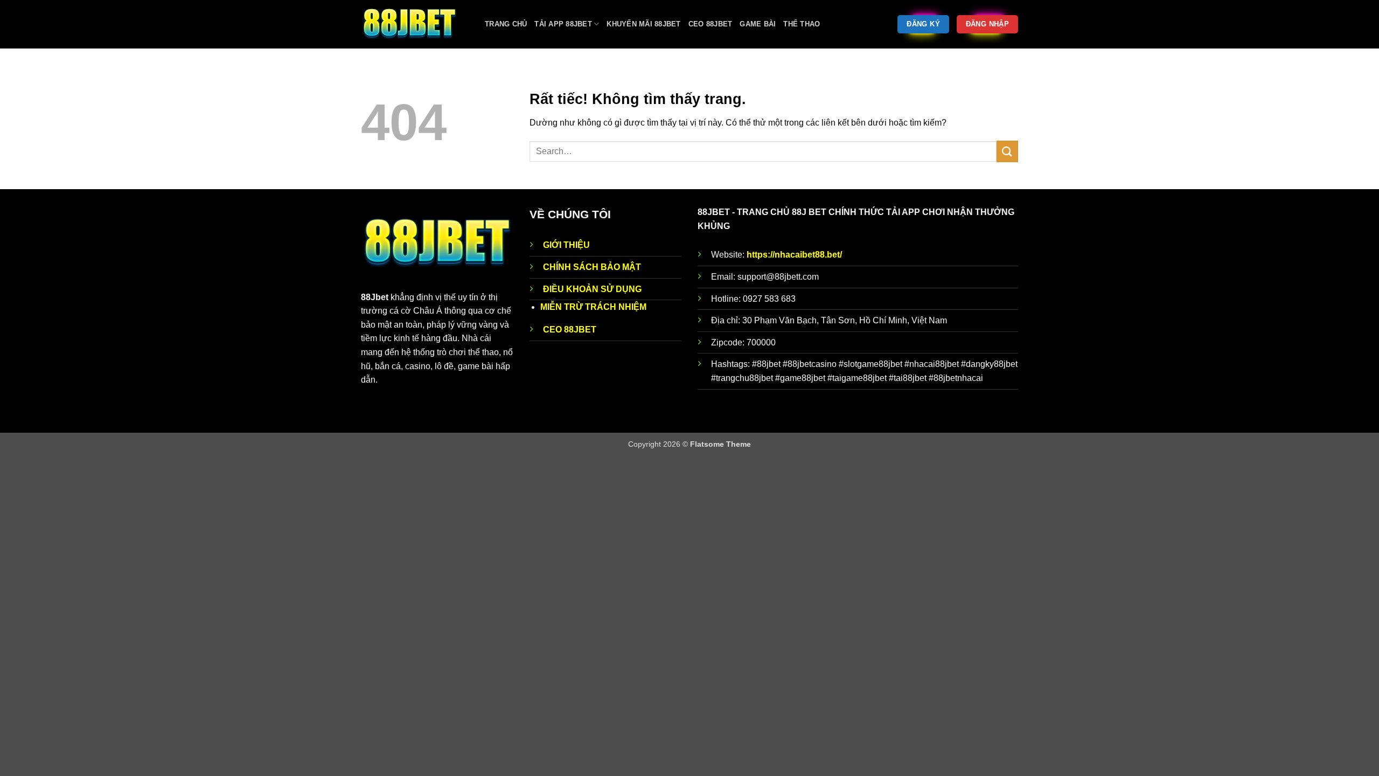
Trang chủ (506, 24)
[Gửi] (1007, 151)
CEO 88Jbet (710, 24)
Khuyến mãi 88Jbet (643, 24)
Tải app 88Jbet (563, 24)
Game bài (758, 24)
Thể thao (801, 24)
